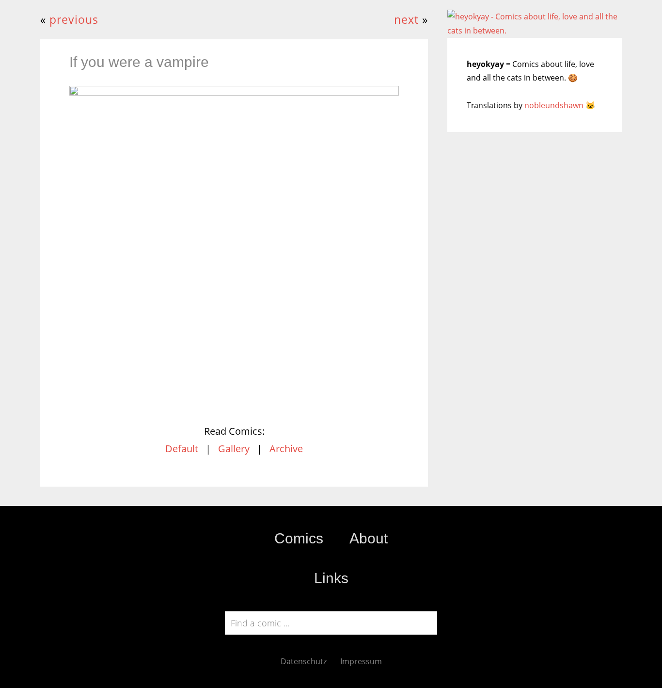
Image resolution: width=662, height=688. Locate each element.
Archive (286, 448)
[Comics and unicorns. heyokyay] (534, 30)
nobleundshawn (553, 105)
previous (73, 19)
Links (331, 578)
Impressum (361, 661)
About (368, 538)
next (406, 19)
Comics (298, 538)
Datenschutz (304, 661)
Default (181, 448)
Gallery (234, 448)
